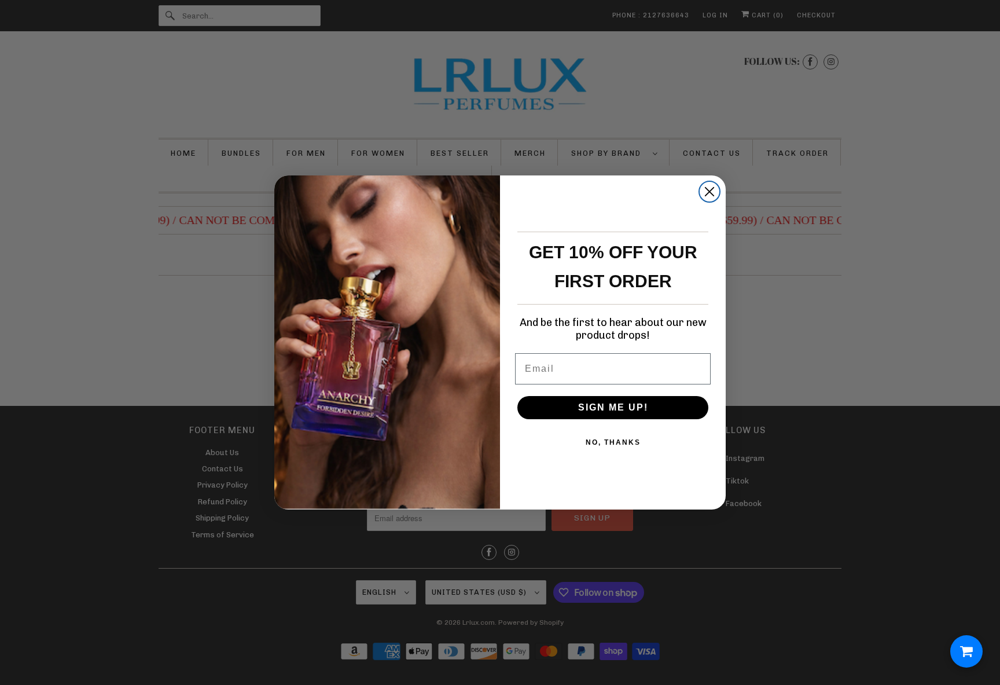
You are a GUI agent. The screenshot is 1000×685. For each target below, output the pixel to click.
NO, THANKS (613, 442)
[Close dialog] (709, 191)
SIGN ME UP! (613, 407)
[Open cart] (966, 651)
